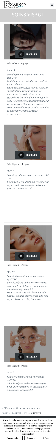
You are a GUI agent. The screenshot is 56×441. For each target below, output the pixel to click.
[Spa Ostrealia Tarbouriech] (14, 4)
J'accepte (31, 438)
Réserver (31, 54)
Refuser (46, 438)
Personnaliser (13, 438)
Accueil (6, 413)
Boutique (16, 413)
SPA (25, 413)
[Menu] (52, 5)
